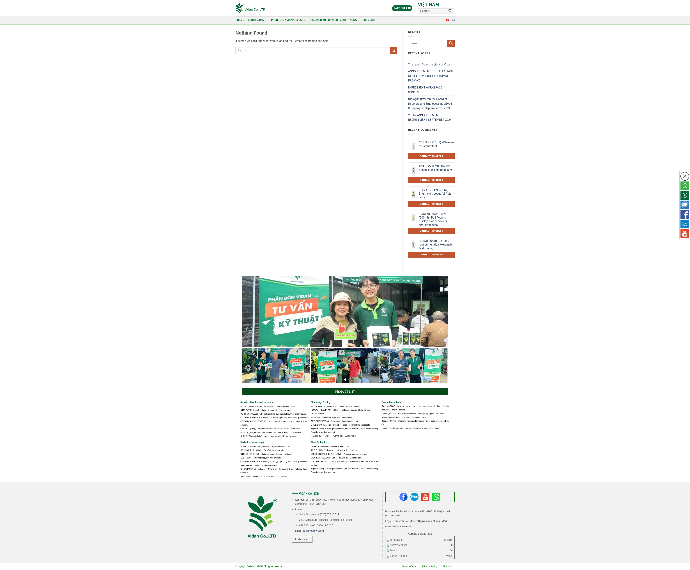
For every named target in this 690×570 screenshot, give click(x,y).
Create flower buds (391, 402)
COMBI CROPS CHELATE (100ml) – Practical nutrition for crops (339, 454)
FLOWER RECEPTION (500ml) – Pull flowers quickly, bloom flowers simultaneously (340, 412)
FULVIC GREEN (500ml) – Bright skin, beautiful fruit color (336, 406)
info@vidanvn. (311, 530)
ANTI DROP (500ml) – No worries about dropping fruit (334, 421)
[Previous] (249, 330)
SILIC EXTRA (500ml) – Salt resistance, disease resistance (266, 410)
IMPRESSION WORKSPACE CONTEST (425, 90)
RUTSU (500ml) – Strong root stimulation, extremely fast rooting (268, 406)
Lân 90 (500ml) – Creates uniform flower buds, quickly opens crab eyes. (412, 413)
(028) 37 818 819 (329, 514)
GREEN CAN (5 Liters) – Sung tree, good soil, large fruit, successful (340, 425)
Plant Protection (319, 442)
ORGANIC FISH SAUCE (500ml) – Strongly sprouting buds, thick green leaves (274, 418)
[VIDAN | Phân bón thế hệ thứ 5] (250, 8)
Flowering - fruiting (320, 402)
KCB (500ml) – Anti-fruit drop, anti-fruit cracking (331, 417)
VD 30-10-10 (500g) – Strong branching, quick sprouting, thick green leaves (273, 414)
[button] (402, 8)
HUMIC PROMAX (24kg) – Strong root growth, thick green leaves (269, 436)
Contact (369, 20)
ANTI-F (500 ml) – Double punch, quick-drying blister (334, 450)
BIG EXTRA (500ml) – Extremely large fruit (258, 465)
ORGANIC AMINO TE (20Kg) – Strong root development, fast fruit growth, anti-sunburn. (274, 423)
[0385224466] (684, 185)
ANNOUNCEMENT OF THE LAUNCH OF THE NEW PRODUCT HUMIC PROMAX (430, 76)
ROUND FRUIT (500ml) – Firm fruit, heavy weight (262, 450)
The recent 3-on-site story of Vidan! (430, 64)
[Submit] (450, 10)
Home (240, 20)
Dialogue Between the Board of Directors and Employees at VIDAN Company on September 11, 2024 (430, 103)
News (353, 20)
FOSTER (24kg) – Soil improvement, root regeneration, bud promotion (270, 432)
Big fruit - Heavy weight (252, 442)
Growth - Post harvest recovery (256, 402)
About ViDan (256, 20)
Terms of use (409, 566)
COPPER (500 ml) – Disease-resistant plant (330, 446)
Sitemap (447, 566)
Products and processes (288, 20)
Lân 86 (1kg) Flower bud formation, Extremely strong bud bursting (410, 428)
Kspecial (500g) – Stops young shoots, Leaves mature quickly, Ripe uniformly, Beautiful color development (345, 430)
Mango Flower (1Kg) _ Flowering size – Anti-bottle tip (333, 436)
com (321, 530)
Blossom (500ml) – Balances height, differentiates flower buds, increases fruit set (414, 423)
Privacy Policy (429, 566)
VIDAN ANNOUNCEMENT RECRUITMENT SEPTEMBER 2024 (430, 117)
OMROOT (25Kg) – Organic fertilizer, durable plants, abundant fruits (270, 429)
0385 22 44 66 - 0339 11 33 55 (316, 525)
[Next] (441, 330)
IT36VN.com (405, 527)
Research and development (327, 20)
